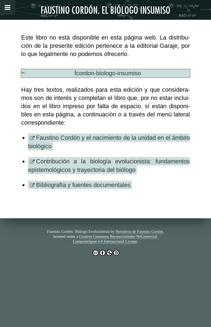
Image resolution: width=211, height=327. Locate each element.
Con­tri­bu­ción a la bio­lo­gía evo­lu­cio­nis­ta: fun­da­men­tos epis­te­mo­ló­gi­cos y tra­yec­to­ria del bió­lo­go (109, 165)
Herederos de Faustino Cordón (139, 232)
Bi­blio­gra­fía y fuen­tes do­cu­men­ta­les (83, 184)
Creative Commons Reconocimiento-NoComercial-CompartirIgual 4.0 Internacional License (115, 239)
